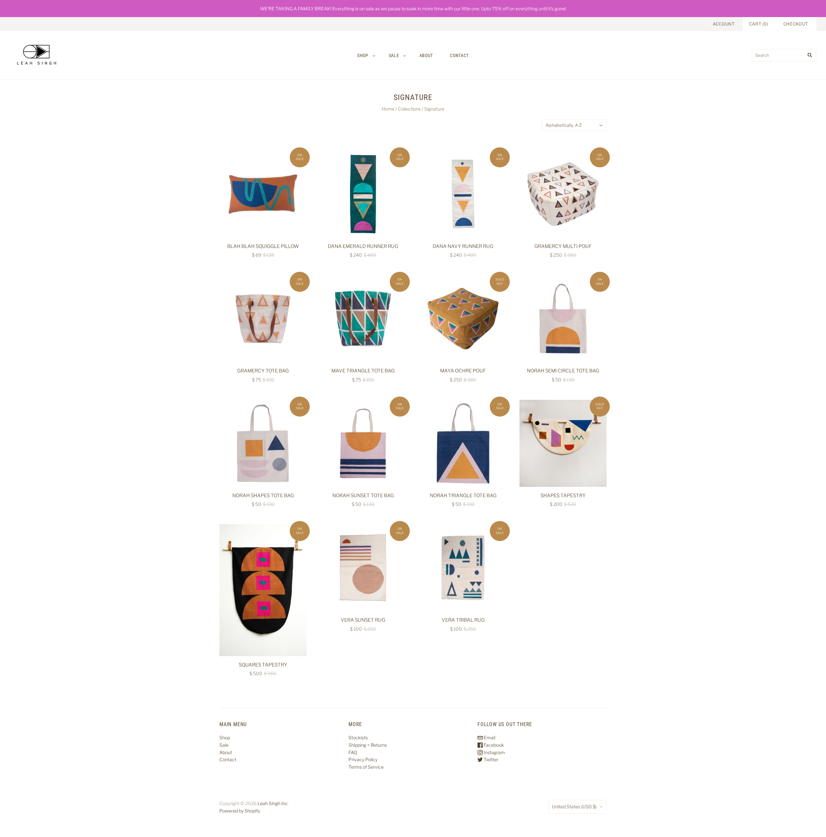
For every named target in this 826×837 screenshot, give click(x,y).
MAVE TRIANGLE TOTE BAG (363, 371)
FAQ (352, 752)
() (759, 23)
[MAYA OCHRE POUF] (463, 318)
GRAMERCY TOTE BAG (263, 371)
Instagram (494, 752)
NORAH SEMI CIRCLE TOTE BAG (563, 371)
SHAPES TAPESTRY (563, 495)
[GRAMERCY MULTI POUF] (563, 194)
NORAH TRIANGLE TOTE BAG (463, 495)
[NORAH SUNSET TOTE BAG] (363, 443)
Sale (394, 55)
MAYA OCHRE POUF (463, 371)
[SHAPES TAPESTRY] (563, 443)
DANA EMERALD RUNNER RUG (363, 246)
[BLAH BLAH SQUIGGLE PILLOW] (263, 194)
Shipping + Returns (367, 745)
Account (724, 23)
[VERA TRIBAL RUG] (463, 567)
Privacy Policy (363, 759)
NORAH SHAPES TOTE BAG (263, 495)
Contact (459, 55)
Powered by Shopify (239, 810)
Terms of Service (366, 767)
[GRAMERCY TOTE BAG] (263, 318)
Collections (409, 109)
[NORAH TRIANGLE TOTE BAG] (463, 443)
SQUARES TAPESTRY (263, 665)
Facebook (493, 745)
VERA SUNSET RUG (363, 620)
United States (574, 806)
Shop (362, 55)
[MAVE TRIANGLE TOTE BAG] (363, 318)
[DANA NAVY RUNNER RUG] (463, 194)
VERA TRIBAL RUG (463, 620)
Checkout (795, 23)
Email (489, 737)
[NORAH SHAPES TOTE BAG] (263, 443)
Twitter (490, 759)
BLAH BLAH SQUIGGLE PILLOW (263, 246)
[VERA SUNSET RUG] (363, 567)
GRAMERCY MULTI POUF (563, 246)
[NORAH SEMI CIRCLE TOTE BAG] (563, 318)
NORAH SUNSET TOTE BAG (363, 495)
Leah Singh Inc (272, 803)
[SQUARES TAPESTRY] (263, 590)
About (426, 55)
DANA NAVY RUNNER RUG (463, 246)
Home (388, 109)
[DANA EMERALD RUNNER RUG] (363, 194)
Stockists (358, 737)
